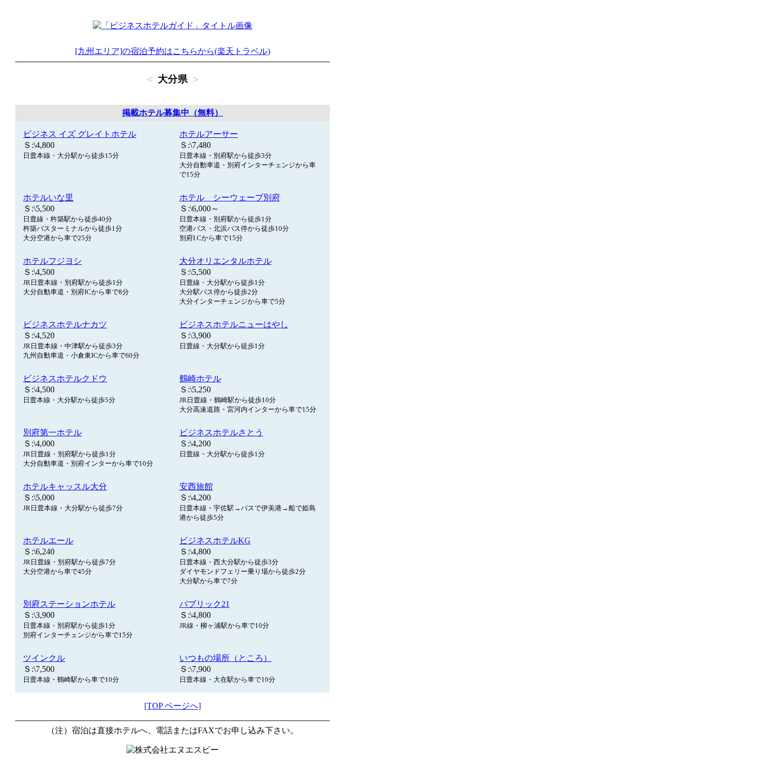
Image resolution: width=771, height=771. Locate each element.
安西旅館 (196, 486)
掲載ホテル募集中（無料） (172, 112)
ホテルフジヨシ (52, 260)
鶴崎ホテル (200, 378)
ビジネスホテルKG (215, 540)
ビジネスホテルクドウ (65, 378)
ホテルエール (48, 540)
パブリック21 (204, 603)
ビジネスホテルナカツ (65, 324)
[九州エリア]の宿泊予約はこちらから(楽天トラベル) (172, 51)
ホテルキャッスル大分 (65, 486)
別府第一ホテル (52, 432)
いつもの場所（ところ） (225, 658)
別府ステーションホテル (69, 603)
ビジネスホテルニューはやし (233, 324)
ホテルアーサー (208, 134)
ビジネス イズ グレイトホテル (79, 134)
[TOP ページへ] (172, 705)
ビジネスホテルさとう (221, 432)
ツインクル (44, 658)
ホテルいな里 (48, 197)
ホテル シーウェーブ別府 (229, 197)
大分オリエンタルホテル (225, 260)
